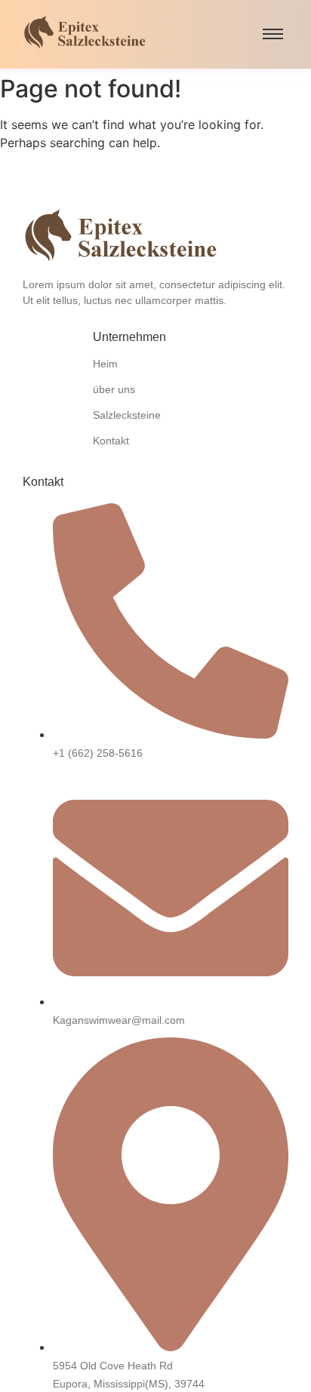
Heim (105, 364)
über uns (114, 389)
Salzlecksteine (127, 415)
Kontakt (111, 441)
